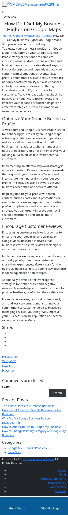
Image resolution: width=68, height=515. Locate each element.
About (62, 470)
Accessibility (58, 487)
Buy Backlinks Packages (38, 459)
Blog (63, 474)
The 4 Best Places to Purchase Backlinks (28, 406)
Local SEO (14, 452)
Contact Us (10, 16)
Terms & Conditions (53, 479)
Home (7, 36)
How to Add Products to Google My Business (31, 427)
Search (7, 387)
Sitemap (60, 491)
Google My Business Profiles (32, 36)
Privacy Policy (57, 483)
